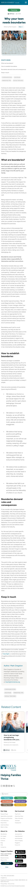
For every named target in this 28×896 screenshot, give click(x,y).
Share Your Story (19, 816)
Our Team (3, 838)
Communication (7, 77)
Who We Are (4, 834)
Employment (18, 822)
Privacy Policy (4, 883)
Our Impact (3, 836)
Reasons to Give (5, 857)
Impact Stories (20, 805)
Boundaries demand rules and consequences (13, 69)
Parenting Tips (6, 80)
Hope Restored (18, 836)
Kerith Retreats (18, 838)
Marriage (7, 798)
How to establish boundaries (9, 66)
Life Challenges (7, 801)
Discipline (17, 77)
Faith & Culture (20, 801)
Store (6, 867)
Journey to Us (18, 834)
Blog (2, 842)
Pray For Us (17, 814)
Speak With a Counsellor (6, 816)
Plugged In (17, 842)
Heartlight (6, 654)
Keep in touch (5, 72)
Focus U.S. (17, 845)
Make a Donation (19, 818)
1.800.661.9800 (10, 875)
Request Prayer (4, 814)
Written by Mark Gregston (10, 26)
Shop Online (4, 822)
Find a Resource (4, 820)
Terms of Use (11, 883)
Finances (3, 840)
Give (7, 863)
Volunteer (17, 820)
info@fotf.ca (4, 877)
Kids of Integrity (19, 840)
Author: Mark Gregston (13, 666)
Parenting (14, 10)
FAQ (2, 845)
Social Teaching (18, 80)
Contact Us (3, 847)
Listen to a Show (5, 825)
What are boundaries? (7, 63)
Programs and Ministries (6, 818)
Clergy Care (7, 805)
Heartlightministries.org (12, 682)
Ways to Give (4, 860)
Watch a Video (4, 827)
